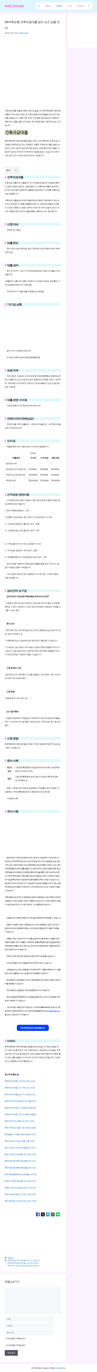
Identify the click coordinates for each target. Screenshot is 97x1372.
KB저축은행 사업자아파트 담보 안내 (20, 1201)
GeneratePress (60, 1368)
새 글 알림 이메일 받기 (16, 1345)
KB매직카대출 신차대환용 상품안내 (20, 1108)
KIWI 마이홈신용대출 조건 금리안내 (20, 1181)
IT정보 (69, 6)
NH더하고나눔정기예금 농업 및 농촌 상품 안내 (23, 1266)
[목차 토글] (14, 170)
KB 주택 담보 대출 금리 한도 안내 (19, 1121)
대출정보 (59, 6)
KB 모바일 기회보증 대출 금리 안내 (20, 1147)
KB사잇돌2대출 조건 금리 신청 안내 (20, 1194)
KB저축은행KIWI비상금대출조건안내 (20, 1174)
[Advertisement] (33, 55)
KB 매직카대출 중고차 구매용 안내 (19, 1094)
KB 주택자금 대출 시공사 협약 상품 (20, 1128)
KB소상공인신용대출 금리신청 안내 (20, 1154)
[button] (89, 6)
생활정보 (48, 6)
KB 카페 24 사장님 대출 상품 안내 (19, 1141)
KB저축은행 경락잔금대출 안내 (33, 1028)
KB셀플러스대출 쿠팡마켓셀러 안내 (20, 1134)
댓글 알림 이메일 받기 (16, 1338)
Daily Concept (14, 6)
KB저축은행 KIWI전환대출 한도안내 (20, 1168)
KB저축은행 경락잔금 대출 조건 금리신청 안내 (23, 1263)
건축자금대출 (20, 1260)
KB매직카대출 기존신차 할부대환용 (20, 1114)
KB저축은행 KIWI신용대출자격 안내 (20, 1161)
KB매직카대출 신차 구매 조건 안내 (19, 1088)
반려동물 (80, 6)
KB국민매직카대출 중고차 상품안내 (20, 1101)
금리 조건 (29, 1260)
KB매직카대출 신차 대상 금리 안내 (19, 1081)
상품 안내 (36, 1260)
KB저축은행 (11, 1260)
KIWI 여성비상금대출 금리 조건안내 (20, 1188)
